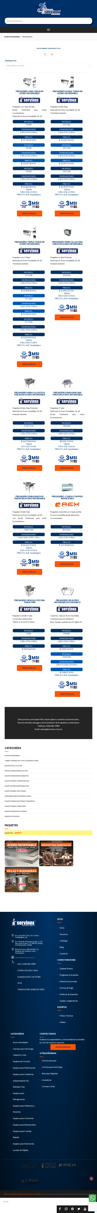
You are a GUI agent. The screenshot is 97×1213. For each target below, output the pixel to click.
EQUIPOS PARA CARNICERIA (15, 806)
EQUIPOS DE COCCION (13, 766)
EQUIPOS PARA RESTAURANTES (17, 776)
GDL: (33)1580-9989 (26, 964)
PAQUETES (13, 833)
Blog (62, 947)
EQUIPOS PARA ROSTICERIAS (16, 811)
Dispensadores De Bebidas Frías (21, 1083)
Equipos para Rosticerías (23, 1143)
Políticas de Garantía (69, 994)
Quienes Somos (66, 968)
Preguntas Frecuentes (69, 975)
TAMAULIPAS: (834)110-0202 (30, 989)
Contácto (64, 953)
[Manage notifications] (91, 1179)
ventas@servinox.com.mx (51, 729)
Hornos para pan (49, 1060)
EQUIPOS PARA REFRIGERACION (17, 786)
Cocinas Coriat (48, 1086)
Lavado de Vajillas (20, 1150)
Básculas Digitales (50, 1073)
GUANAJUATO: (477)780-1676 (29, 980)
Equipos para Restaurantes (24, 1124)
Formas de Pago (67, 988)
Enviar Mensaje (63, 1047)
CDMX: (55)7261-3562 (27, 970)
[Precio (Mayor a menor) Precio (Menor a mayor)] (48, 65)
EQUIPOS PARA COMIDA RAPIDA (17, 781)
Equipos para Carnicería (23, 1118)
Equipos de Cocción (21, 1061)
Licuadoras (46, 1080)
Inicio (62, 928)
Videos (63, 1022)
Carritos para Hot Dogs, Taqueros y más (23, 1052)
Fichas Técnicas (66, 1015)
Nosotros (64, 934)
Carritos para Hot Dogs (52, 1067)
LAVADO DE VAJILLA (12, 816)
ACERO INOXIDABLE (12, 756)
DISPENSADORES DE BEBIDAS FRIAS (18, 796)
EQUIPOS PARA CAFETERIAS (15, 791)
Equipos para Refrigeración (19, 1096)
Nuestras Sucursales (68, 981)
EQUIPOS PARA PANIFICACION (16, 771)
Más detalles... (29, 213)
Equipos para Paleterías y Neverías (24, 1108)
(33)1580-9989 (52, 726)
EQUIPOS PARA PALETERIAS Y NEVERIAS (20, 801)
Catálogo (64, 940)
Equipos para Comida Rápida (22, 1134)
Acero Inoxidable (20, 1042)
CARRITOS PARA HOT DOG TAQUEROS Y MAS (22, 761)
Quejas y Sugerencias (69, 1000)
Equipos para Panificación (24, 1068)
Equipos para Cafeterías (23, 1074)
